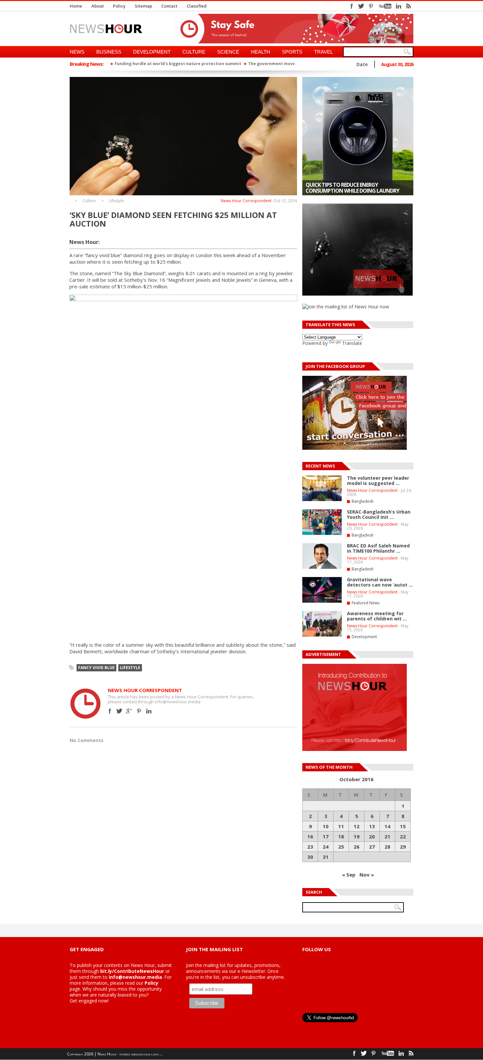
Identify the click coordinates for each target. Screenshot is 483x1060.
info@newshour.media (135, 977)
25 (341, 846)
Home (76, 6)
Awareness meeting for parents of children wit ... (377, 616)
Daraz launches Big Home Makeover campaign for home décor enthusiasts (357, 187)
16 (310, 836)
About (97, 6)
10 (326, 826)
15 (403, 826)
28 (387, 846)
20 (372, 836)
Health (260, 52)
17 (326, 836)
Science (228, 52)
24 (326, 846)
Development (152, 52)
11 (341, 826)
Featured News (366, 603)
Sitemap (143, 6)
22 (403, 836)
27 (372, 846)
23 (310, 846)
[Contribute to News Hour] (354, 749)
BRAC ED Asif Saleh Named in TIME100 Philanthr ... (378, 548)
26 (356, 846)
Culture (193, 52)
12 (356, 826)
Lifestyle (116, 201)
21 (387, 836)
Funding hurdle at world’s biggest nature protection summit (112, 63)
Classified (197, 6)
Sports (292, 52)
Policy (119, 6)
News (77, 52)
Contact (169, 6)
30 (310, 857)
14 (387, 826)
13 (372, 826)
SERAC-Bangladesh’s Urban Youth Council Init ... (378, 514)
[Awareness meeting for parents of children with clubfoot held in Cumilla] (322, 635)
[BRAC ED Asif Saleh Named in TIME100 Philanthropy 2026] (322, 567)
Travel (323, 52)
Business (108, 52)
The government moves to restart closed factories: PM (240, 63)
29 (403, 846)
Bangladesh (363, 501)
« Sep (349, 874)
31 (326, 857)
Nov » (366, 874)
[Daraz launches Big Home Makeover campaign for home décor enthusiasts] (357, 136)
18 (341, 836)
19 (356, 836)
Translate (352, 343)
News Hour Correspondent (246, 201)
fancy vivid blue (96, 667)
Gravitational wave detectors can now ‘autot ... (380, 582)
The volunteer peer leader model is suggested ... (378, 480)
